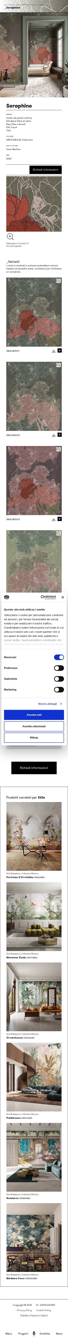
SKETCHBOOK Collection (29, 5)
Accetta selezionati (34, 726)
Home (5, 5)
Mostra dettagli (47, 703)
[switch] (59, 668)
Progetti (23, 1333)
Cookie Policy (43, 1310)
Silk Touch (11, 127)
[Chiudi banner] (63, 597)
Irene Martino (13, 149)
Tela (8, 130)
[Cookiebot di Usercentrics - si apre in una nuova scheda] (42, 597)
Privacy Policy (24, 1310)
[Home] (34, 1333)
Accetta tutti (34, 714)
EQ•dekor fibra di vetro (18, 121)
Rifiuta (34, 737)
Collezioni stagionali (14, 5)
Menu (9, 1333)
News (59, 1333)
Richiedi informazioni (45, 169)
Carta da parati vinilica (19, 118)
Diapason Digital (39, 1315)
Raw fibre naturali (16, 124)
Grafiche (45, 1333)
